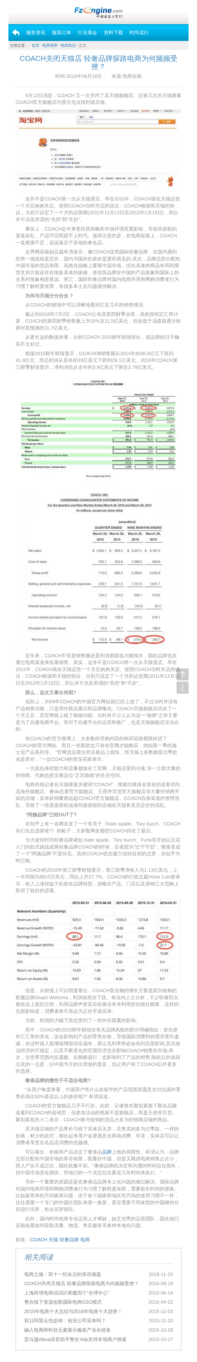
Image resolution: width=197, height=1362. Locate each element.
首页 (35, 45)
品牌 (107, 1152)
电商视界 (50, 45)
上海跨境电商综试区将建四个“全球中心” (66, 1293)
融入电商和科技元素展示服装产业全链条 (67, 1330)
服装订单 (61, 32)
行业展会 (87, 32)
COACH (38, 1239)
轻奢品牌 (69, 1239)
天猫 (53, 1239)
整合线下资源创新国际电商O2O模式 (63, 1302)
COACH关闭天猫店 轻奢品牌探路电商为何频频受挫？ (81, 1283)
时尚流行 (139, 32)
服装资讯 (35, 32)
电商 (85, 1239)
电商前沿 (68, 45)
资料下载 (113, 32)
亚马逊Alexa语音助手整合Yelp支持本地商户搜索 (75, 1339)
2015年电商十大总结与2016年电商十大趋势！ (73, 1311)
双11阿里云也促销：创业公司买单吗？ (65, 1320)
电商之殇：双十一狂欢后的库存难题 (62, 1274)
